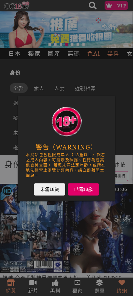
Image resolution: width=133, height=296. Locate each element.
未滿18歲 (49, 189)
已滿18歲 (83, 189)
